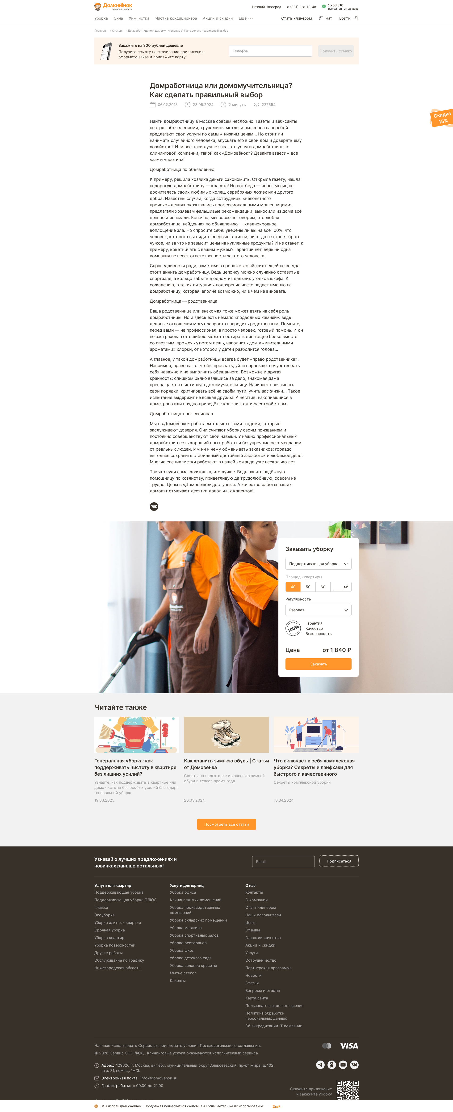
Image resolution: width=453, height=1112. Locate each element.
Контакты (254, 892)
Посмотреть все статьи (226, 824)
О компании (256, 899)
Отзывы (252, 930)
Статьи (117, 30)
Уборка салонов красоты (193, 965)
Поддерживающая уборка (118, 892)
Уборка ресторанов (188, 942)
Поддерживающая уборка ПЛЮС (125, 899)
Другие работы (108, 952)
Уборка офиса (183, 892)
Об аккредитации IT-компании (273, 1025)
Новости (253, 975)
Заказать (318, 664)
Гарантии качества (263, 937)
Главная (100, 30)
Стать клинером (296, 18)
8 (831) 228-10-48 (301, 7)
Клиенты (178, 980)
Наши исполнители (263, 915)
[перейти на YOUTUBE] (343, 1065)
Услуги (251, 952)
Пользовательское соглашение (274, 1005)
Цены (250, 922)
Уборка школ (182, 950)
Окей (276, 1106)
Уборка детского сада (191, 958)
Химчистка (139, 18)
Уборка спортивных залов (194, 935)
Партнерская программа (268, 967)
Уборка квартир (109, 937)
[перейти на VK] (354, 1065)
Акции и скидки (218, 18)
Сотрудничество (261, 960)
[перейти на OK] (331, 1065)
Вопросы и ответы (262, 990)
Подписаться (339, 861)
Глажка (101, 907)
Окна (118, 18)
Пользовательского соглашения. (230, 1045)
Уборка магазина (186, 927)
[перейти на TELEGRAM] (320, 1065)
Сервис (145, 1045)
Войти (345, 18)
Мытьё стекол (183, 973)
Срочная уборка (109, 930)
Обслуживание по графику (119, 960)
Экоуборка (104, 915)
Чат (329, 18)
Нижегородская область (117, 967)
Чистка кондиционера (176, 18)
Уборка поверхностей (114, 945)
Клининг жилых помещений (196, 899)
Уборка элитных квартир (117, 922)
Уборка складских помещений (198, 920)
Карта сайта (256, 998)
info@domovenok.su (159, 1078)
